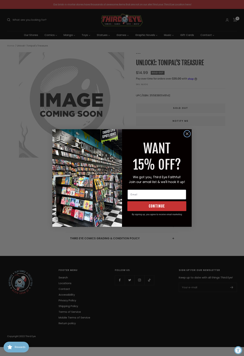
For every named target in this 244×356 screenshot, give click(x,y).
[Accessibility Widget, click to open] (238, 350)
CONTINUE (157, 206)
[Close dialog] (187, 134)
